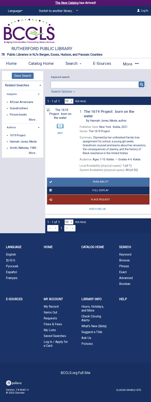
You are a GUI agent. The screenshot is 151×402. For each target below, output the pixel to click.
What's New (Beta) (94, 326)
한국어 (10, 260)
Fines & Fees (53, 324)
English (11, 254)
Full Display (100, 190)
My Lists (50, 330)
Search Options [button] (62, 91)
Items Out (50, 312)
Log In (144, 10)
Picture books (18, 114)
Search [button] (71, 63)
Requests (50, 318)
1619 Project (18, 135)
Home (11, 63)
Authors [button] (11, 127)
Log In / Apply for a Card (56, 344)
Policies (87, 344)
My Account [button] (53, 299)
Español (11, 272)
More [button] (128, 64)
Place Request (100, 199)
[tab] (22, 84)
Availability (100, 181)
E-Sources (102, 63)
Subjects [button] (12, 94)
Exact (123, 272)
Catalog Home (41, 63)
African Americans (21, 102)
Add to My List (97, 208)
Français (11, 278)
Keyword (125, 254)
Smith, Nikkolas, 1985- (23, 148)
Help (123, 299)
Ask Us (86, 338)
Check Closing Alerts (91, 318)
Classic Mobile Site (128, 389)
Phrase (124, 266)
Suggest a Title (91, 332)
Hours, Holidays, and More (92, 308)
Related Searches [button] (17, 85)
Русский (12, 266)
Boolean (124, 284)
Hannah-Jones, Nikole (23, 141)
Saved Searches (55, 336)
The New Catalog (67, 3)
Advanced (126, 278)
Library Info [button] (91, 299)
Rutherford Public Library (41, 48)
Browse (124, 260)
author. (108, 120)
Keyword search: (61, 77)
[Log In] (138, 10)
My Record (51, 306)
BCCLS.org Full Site (75, 373)
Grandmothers (19, 108)
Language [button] (13, 247)
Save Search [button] (22, 76)
